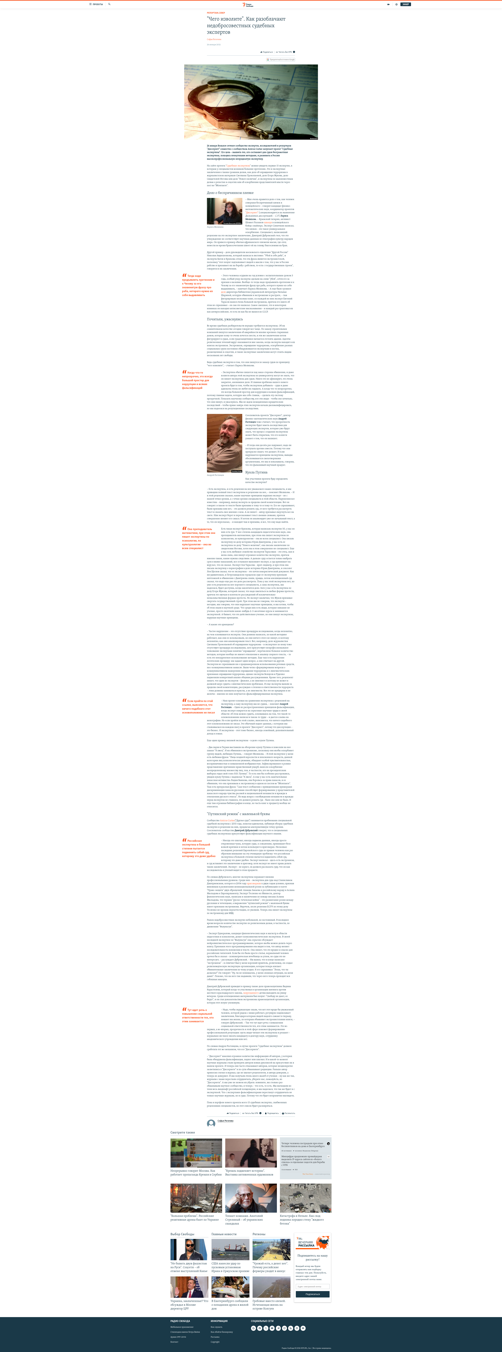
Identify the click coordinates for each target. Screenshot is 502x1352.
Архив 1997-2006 (178, 1337)
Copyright (215, 1342)
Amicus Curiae (227, 820)
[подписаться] (303, 1328)
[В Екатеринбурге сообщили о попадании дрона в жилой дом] (230, 1287)
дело (223, 292)
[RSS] (290, 1328)
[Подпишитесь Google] (253, 1328)
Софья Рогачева (214, 39)
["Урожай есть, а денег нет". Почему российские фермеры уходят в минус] (271, 1249)
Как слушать (216, 1327)
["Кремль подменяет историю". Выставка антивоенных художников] (251, 1153)
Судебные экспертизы (238, 166)
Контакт (174, 1342)
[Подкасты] (296, 1328)
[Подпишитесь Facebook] (259, 1328)
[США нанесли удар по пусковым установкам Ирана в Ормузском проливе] (230, 1249)
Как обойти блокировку (222, 1332)
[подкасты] (396, 4)
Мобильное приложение (181, 1327)
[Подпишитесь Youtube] (272, 1328)
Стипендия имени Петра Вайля (185, 1332)
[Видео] (389, 4)
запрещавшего (251, 993)
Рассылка (215, 1337)
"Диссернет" (251, 213)
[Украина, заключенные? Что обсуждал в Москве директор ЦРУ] (189, 1287)
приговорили (254, 884)
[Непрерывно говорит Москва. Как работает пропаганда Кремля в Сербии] (196, 1153)
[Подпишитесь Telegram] (278, 1328)
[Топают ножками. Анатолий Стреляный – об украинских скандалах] (251, 1198)
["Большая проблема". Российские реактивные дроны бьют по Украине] (196, 1198)
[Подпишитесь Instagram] (284, 1328)
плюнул (268, 222)
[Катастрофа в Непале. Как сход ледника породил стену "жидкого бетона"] (306, 1198)
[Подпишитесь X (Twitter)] (265, 1328)
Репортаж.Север (216, 13)
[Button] (266, 52)
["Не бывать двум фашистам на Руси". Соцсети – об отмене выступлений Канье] (189, 1249)
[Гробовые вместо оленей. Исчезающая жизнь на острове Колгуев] (271, 1287)
